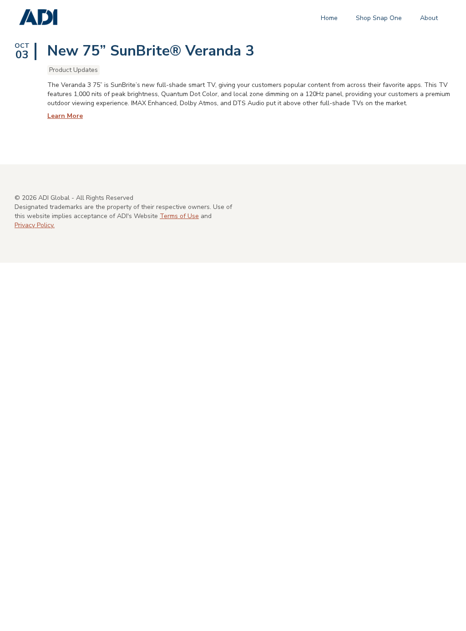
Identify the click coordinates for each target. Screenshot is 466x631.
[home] (38, 17)
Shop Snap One (379, 18)
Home (329, 18)
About (429, 18)
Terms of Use (179, 216)
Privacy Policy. (35, 225)
